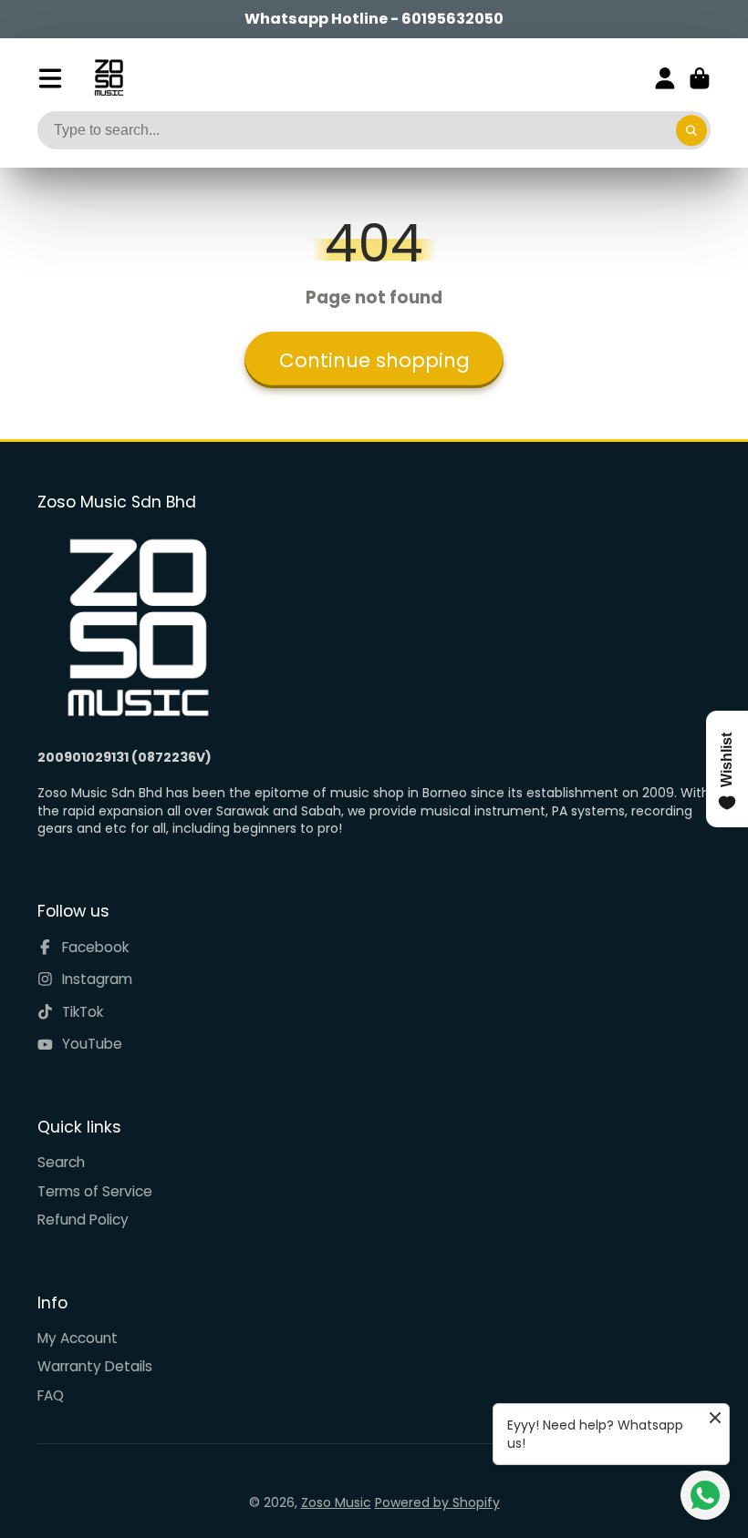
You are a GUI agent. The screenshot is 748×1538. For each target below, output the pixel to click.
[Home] (109, 77)
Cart (700, 78)
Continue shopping (374, 360)
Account (665, 78)
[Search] (691, 130)
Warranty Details (94, 1366)
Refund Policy (83, 1219)
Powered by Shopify (437, 1502)
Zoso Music (336, 1502)
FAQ (50, 1395)
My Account (77, 1338)
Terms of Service (94, 1191)
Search (61, 1162)
